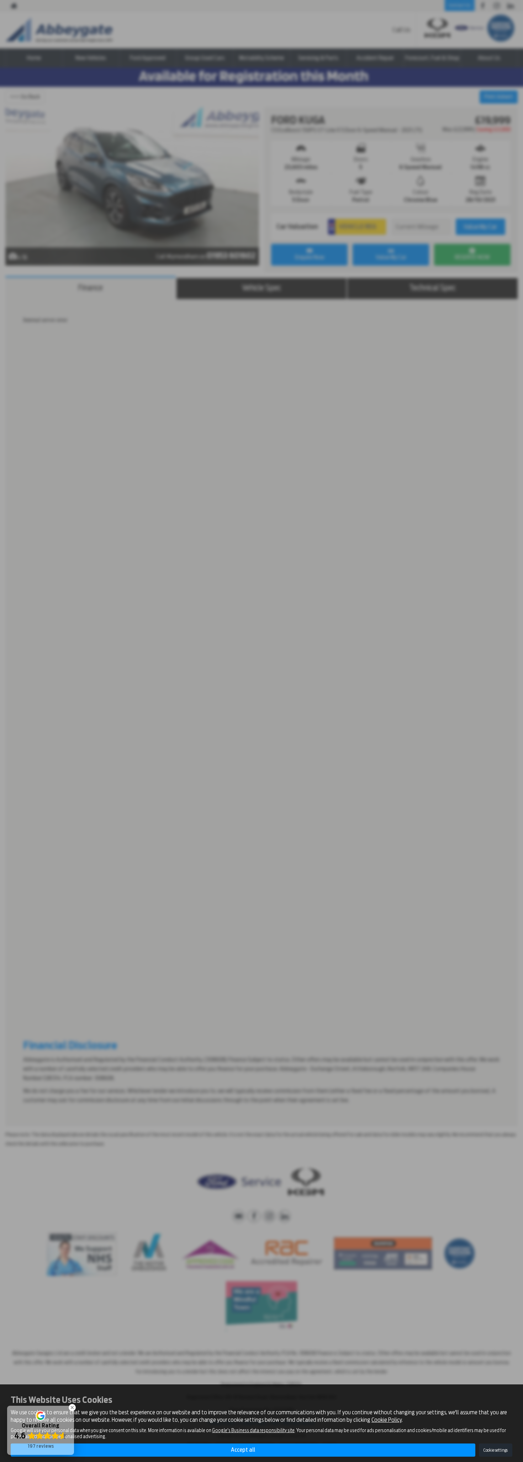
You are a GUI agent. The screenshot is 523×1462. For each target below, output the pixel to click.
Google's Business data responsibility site (253, 1430)
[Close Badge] (72, 1407)
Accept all (243, 1449)
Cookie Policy (386, 1419)
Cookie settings (496, 1450)
